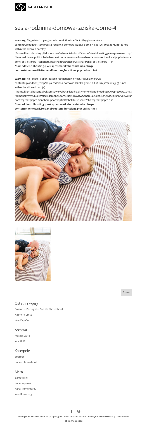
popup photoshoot (26, 362)
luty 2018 (20, 341)
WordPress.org (23, 394)
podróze (20, 356)
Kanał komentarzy (25, 388)
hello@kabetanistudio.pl (33, 416)
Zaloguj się (21, 377)
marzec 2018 (22, 335)
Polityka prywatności (100, 416)
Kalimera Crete (23, 314)
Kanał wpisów (23, 383)
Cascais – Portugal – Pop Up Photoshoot (39, 309)
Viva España (22, 320)
